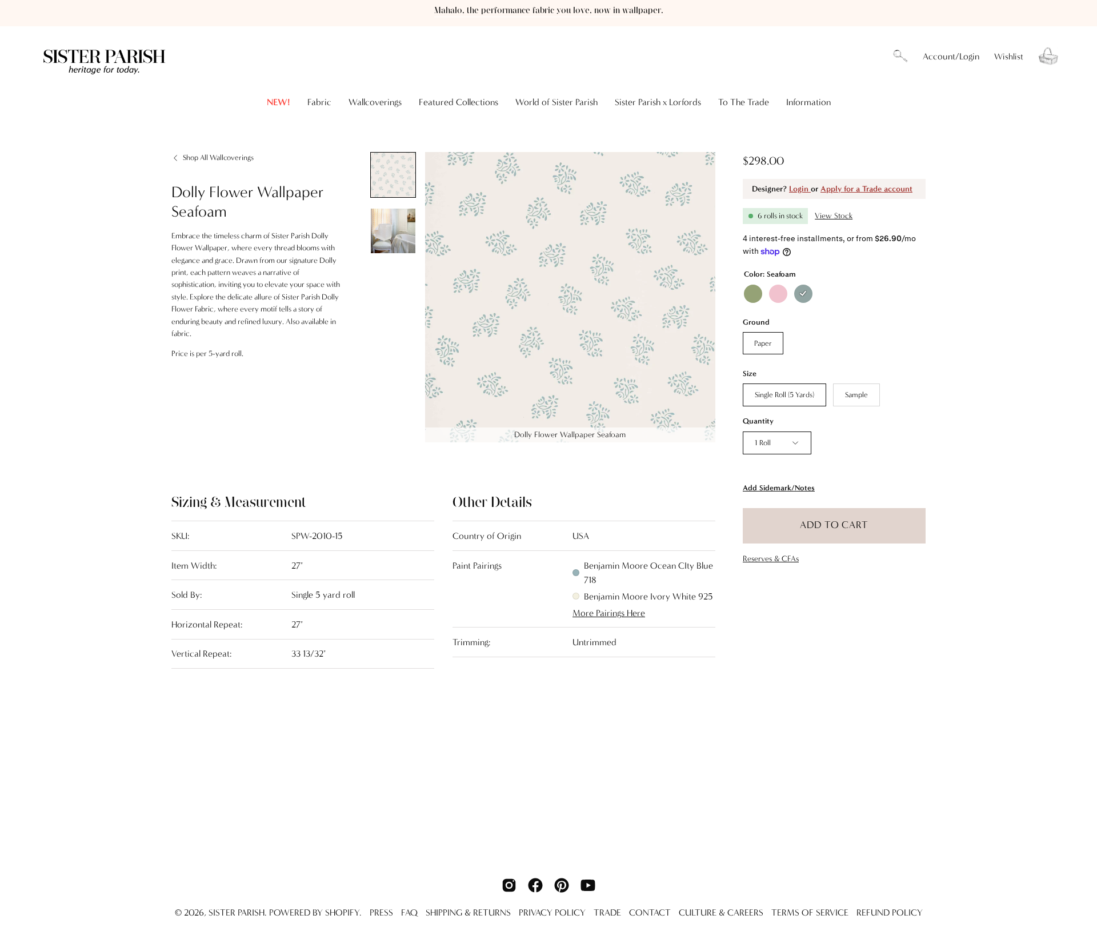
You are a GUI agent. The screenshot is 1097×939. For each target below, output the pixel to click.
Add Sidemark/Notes (779, 488)
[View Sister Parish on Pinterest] (561, 885)
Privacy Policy (552, 912)
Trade (607, 912)
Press (381, 912)
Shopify (342, 912)
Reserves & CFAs (771, 559)
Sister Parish (237, 912)
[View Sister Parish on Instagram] (509, 885)
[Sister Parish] (105, 56)
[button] (900, 57)
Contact (650, 912)
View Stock (833, 216)
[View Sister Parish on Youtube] (587, 885)
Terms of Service (809, 912)
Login (800, 189)
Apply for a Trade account (866, 189)
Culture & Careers (721, 912)
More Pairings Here (608, 613)
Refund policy (889, 912)
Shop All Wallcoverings (218, 157)
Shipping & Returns (468, 912)
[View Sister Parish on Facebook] (535, 885)
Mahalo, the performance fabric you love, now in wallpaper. (548, 10)
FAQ (409, 912)
